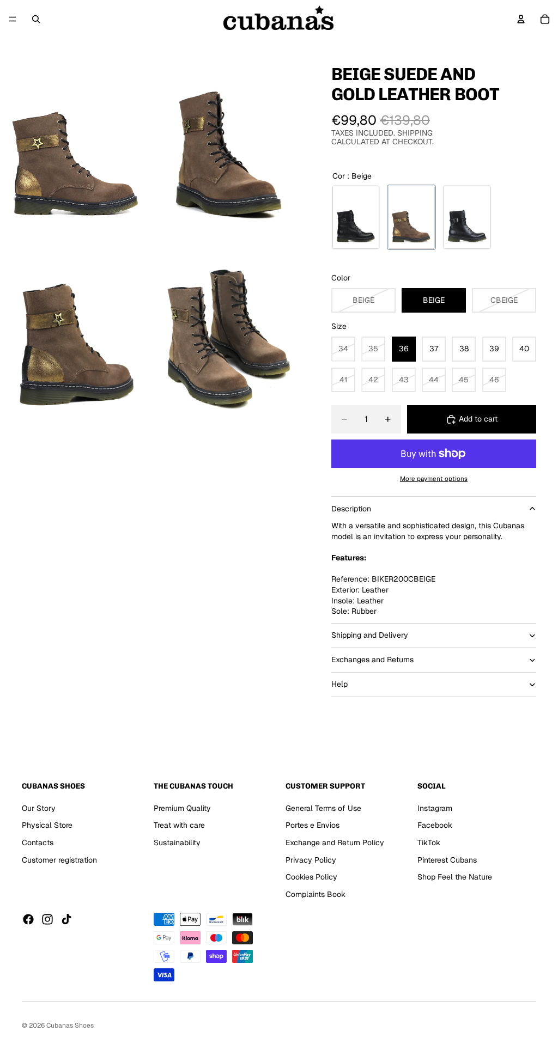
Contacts (37, 842)
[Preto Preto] (355, 217)
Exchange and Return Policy (335, 842)
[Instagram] (47, 919)
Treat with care (179, 825)
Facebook (434, 825)
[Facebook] (28, 919)
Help (339, 684)
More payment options (434, 478)
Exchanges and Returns (372, 659)
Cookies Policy (311, 877)
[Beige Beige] (411, 217)
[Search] (36, 19)
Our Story (39, 808)
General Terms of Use (323, 808)
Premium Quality (182, 808)
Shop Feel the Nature (454, 877)
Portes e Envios (312, 825)
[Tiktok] (66, 919)
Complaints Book (315, 894)
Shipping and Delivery (369, 635)
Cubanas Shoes (70, 1025)
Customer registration (59, 859)
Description (351, 509)
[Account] (521, 19)
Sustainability (177, 842)
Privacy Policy (311, 859)
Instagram (434, 808)
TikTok (428, 842)
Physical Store (47, 825)
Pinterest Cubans (447, 859)
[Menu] (12, 19)
